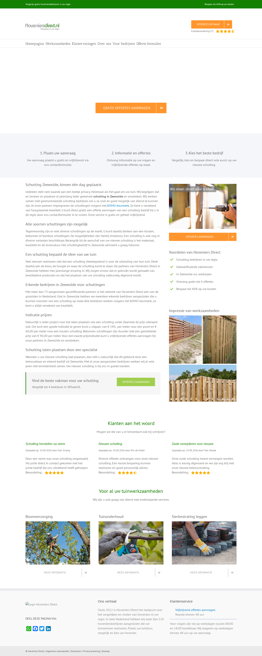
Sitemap (106, 651)
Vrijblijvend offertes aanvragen (195, 610)
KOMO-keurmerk (118, 205)
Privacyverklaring (91, 651)
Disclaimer (76, 651)
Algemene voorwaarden (57, 651)
